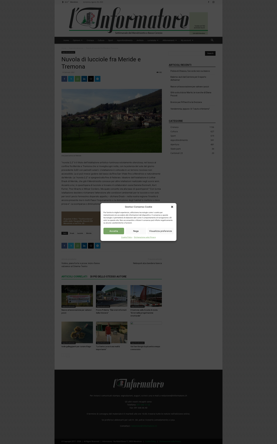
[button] (172, 206)
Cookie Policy (126, 237)
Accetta (114, 231)
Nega (136, 231)
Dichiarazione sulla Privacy (145, 237)
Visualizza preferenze (160, 231)
